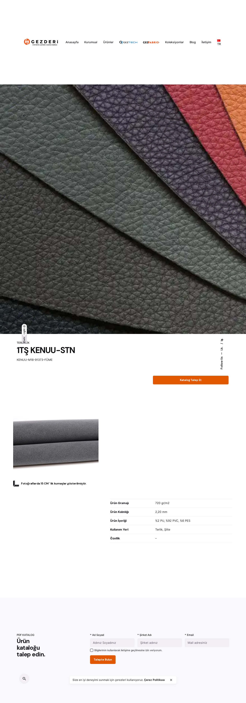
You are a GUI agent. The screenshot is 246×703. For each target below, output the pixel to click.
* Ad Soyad (97, 634)
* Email (189, 634)
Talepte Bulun (103, 659)
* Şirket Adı (144, 634)
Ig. (221, 339)
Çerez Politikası (154, 680)
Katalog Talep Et (191, 380)
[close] (171, 680)
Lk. (221, 348)
